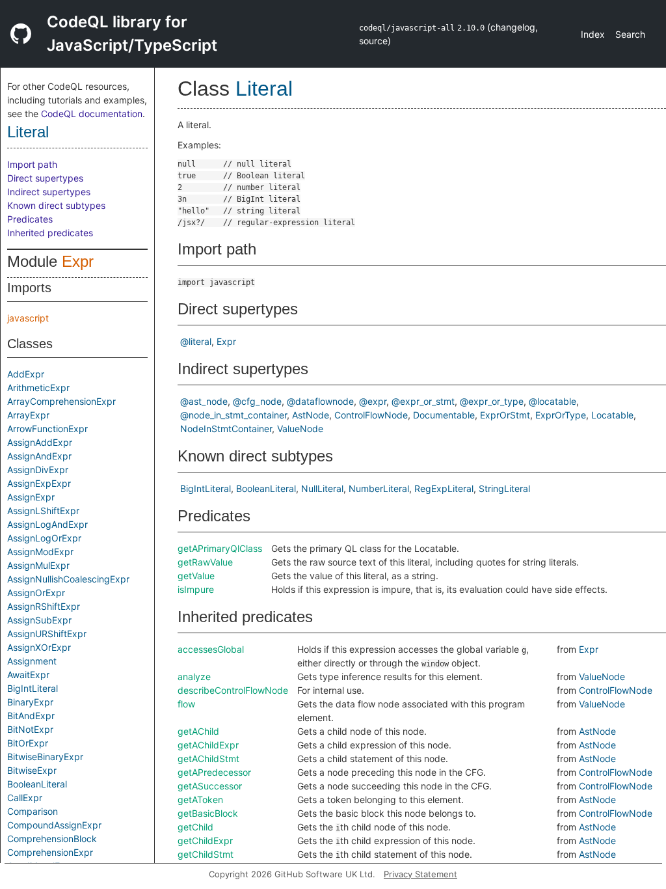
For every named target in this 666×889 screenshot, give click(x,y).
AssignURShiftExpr (47, 633)
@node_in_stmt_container (233, 414)
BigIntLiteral (32, 688)
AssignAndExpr (39, 455)
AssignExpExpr (39, 483)
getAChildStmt (208, 758)
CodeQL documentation (91, 113)
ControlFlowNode (371, 414)
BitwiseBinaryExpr (45, 756)
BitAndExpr (31, 715)
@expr (372, 401)
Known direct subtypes (56, 205)
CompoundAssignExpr (54, 824)
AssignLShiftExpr (43, 510)
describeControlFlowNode (233, 690)
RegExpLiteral (443, 488)
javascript (28, 317)
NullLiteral (322, 488)
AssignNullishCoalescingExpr (68, 578)
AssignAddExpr (39, 442)
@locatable (552, 401)
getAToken (200, 799)
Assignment (32, 660)
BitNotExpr (30, 729)
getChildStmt (205, 854)
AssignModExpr (40, 551)
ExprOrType (560, 414)
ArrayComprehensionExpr (61, 401)
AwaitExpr (28, 674)
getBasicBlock (208, 813)
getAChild (198, 731)
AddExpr (25, 373)
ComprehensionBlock (52, 838)
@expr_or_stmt (423, 401)
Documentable (444, 414)
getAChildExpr (208, 744)
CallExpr (24, 797)
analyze (194, 676)
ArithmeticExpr (38, 387)
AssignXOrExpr (39, 647)
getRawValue (205, 562)
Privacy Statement (420, 874)
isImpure (196, 589)
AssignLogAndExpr (47, 524)
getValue (196, 575)
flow (186, 703)
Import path (32, 164)
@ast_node (204, 401)
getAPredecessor (214, 772)
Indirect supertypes (48, 191)
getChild (195, 826)
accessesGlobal (211, 649)
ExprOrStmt (505, 414)
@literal (195, 341)
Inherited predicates (50, 232)
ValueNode (300, 428)
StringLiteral (504, 488)
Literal (28, 132)
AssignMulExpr (38, 565)
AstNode (310, 414)
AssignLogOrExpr (44, 537)
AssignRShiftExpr (43, 606)
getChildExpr (205, 840)
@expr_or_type (492, 401)
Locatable (612, 414)
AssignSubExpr (39, 619)
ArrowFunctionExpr (47, 428)
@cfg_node (257, 401)
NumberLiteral (379, 488)
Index (593, 34)
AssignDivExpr (37, 469)
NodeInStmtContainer (226, 428)
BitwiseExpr (32, 770)
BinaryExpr (30, 701)
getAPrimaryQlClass (220, 548)
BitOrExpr (27, 742)
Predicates (30, 219)
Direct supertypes (45, 178)
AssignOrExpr (36, 592)
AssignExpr (31, 496)
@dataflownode (320, 401)
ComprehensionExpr (50, 852)
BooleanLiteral (37, 783)
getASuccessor (210, 785)
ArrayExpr (28, 414)
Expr (78, 261)
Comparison (32, 811)
